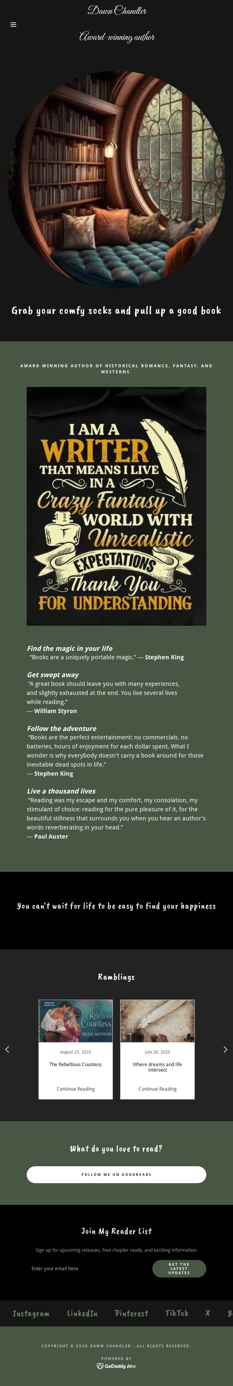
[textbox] (86, 1268)
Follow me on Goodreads (117, 1175)
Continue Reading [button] (76, 1089)
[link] (116, 38)
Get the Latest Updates (179, 1268)
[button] (11, 24)
